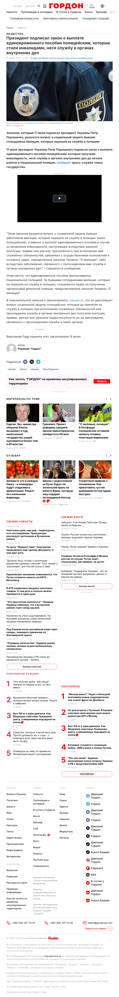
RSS (93, 874)
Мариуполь (66, 831)
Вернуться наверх (95, 928)
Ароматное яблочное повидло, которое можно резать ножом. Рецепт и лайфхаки (35, 700)
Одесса (63, 806)
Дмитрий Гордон (97, 796)
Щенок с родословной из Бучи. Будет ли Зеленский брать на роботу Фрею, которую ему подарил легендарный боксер (58, 489)
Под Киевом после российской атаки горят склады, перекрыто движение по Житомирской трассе (31, 632)
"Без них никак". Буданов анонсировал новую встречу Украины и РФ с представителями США (90, 761)
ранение (35, 369)
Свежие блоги (72, 517)
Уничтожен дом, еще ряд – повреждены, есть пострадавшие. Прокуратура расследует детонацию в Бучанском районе (30, 534)
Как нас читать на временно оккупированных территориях (17, 903)
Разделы (37, 788)
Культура (12, 825)
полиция (12, 369)
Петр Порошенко (51, 369)
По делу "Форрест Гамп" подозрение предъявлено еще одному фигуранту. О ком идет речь (30, 550)
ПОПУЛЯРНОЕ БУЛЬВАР (22, 673)
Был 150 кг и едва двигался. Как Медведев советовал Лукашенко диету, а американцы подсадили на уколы (89, 730)
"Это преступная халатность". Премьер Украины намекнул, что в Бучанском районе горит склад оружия (29, 604)
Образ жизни (14, 837)
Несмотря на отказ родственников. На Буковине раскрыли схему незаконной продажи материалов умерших (28, 618)
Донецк (63, 812)
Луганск (64, 837)
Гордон (9, 27)
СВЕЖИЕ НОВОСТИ (19, 521)
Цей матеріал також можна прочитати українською (63, 58)
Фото (36, 841)
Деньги (23, 369)
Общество (22, 27)
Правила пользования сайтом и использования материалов (45, 880)
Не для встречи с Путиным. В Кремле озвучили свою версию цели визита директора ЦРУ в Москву (90, 713)
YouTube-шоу (41, 859)
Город (62, 788)
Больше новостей (32, 666)
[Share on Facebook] (25, 362)
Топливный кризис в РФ (24, 18)
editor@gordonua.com (100, 922)
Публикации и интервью (37, 11)
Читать (102, 381)
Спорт (10, 819)
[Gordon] (66, 6)
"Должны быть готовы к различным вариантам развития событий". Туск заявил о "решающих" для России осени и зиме (32, 563)
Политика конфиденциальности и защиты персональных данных (44, 894)
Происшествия (15, 844)
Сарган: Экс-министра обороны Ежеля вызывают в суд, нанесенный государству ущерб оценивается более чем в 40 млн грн (22, 434)
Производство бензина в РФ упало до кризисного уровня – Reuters (28, 658)
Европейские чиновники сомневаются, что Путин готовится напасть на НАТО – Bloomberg (31, 577)
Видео (36, 847)
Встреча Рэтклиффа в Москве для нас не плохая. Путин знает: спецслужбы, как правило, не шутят (84, 559)
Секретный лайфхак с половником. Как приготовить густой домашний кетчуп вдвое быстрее (95, 487)
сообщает (64, 162)
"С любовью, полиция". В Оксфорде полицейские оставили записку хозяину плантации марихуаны (94, 431)
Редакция (12, 876)
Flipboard (97, 868)
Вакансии (12, 870)
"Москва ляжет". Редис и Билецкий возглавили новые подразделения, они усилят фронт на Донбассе (89, 697)
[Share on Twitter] (32, 362)
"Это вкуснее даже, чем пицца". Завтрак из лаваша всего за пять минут (32, 684)
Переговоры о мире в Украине (60, 18)
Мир (94, 441)
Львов (63, 800)
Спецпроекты (41, 866)
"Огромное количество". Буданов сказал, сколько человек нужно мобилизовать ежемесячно (30, 646)
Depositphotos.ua (52, 956)
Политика (12, 800)
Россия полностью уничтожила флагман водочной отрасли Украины (83, 536)
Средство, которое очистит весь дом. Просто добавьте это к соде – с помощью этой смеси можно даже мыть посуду (34, 736)
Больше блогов (86, 586)
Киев (62, 794)
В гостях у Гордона (68, 11)
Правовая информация (14, 890)
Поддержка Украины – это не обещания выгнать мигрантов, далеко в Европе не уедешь (84, 574)
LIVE (35, 828)
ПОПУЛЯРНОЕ (70, 686)
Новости (11, 11)
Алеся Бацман (100, 852)
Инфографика (14, 850)
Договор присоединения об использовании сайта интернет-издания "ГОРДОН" (45, 909)
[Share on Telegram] (38, 362)
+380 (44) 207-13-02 (61, 922)
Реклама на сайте (17, 882)
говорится (76, 300)
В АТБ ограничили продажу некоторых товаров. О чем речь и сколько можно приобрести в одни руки (29, 591)
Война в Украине (16, 794)
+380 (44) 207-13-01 (23, 922)
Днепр (63, 825)
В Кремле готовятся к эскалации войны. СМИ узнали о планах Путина (90, 746)
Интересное (13, 856)
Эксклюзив (39, 834)
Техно (10, 831)
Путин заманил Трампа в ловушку (85, 546)
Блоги (88, 11)
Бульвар (101, 11)
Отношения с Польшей (96, 18)
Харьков (64, 819)
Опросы (37, 853)
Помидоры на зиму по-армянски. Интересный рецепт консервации (32, 753)
